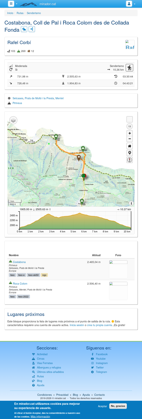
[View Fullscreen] (129, 119)
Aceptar (102, 406)
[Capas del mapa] (13, 120)
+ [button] (130, 133)
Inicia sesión (77, 325)
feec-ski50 (33, 274)
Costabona (19, 262)
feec (12, 274)
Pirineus (17, 103)
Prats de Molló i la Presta (39, 98)
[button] (129, 153)
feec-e (21, 274)
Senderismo (34, 13)
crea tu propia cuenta (99, 325)
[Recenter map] (129, 146)
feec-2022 (23, 296)
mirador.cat (60, 398)
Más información (40, 416)
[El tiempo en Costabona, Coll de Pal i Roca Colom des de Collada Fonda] (24, 29)
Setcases (18, 98)
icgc (44, 274)
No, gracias (118, 405)
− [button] (130, 138)
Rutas (20, 13)
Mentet (59, 98)
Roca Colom (20, 283)
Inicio (10, 13)
